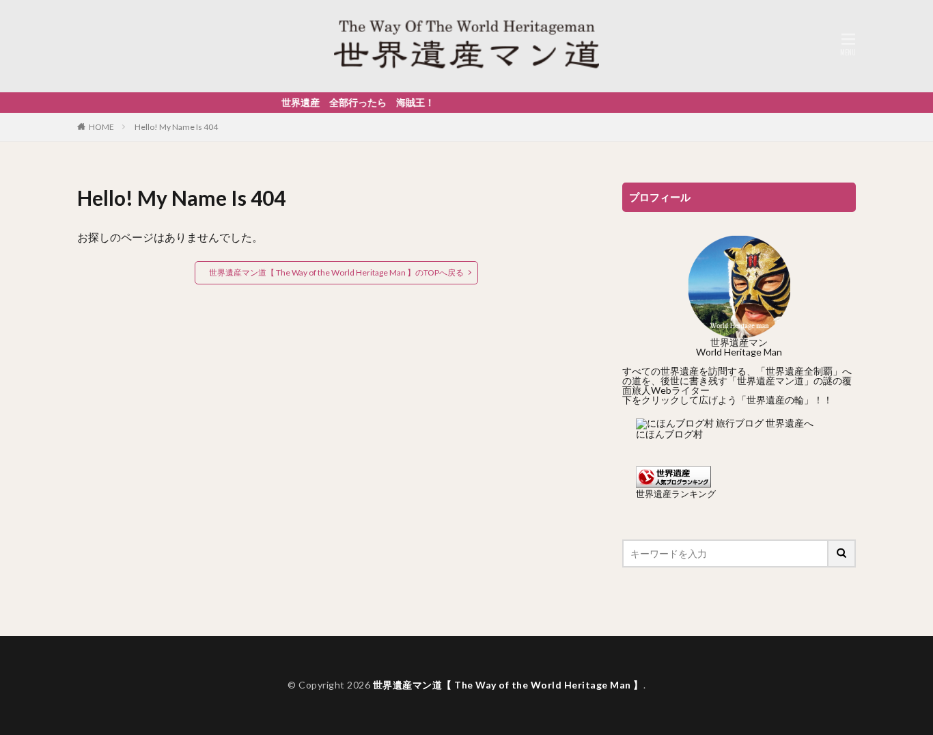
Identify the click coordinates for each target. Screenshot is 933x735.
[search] (842, 553)
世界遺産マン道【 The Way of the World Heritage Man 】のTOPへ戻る (336, 272)
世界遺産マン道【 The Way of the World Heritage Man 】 (508, 685)
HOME (101, 127)
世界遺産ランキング (676, 494)
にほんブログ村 (669, 434)
